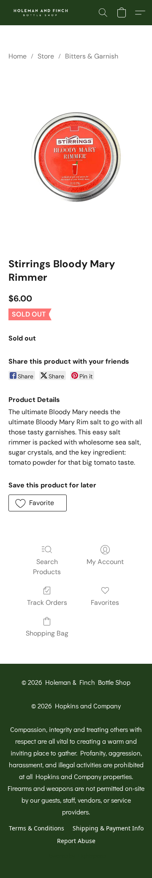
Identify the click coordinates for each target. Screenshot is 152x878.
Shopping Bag (47, 633)
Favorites (105, 602)
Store (46, 56)
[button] (43, 12)
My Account (105, 561)
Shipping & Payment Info (108, 828)
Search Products (47, 566)
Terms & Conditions (36, 828)
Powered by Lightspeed (76, 855)
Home (17, 56)
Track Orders (47, 602)
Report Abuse (76, 841)
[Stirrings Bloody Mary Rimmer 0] (76, 157)
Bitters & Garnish (91, 56)
